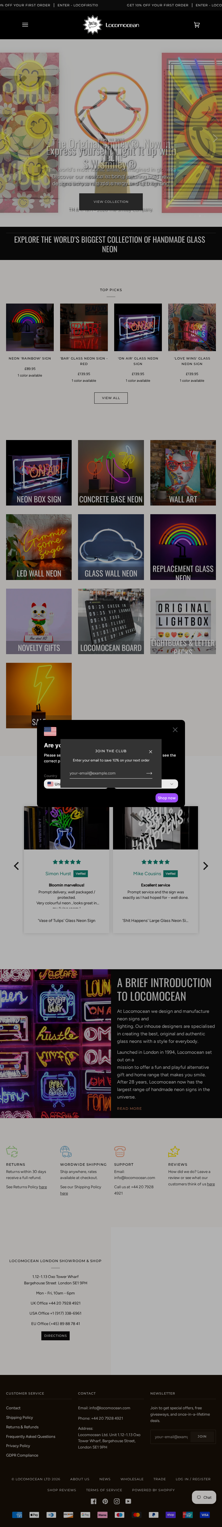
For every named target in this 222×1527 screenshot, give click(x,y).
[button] (175, 731)
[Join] (144, 773)
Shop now (167, 798)
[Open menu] (31, 24)
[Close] (153, 749)
